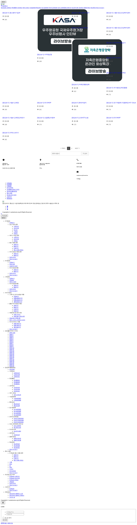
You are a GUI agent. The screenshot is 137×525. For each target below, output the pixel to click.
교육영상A (17, 373)
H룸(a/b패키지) (18, 300)
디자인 (11, 469)
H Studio (9, 184)
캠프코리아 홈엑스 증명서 (16, 495)
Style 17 (11, 358)
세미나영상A (17, 395)
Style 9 (11, 346)
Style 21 (11, 364)
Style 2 (11, 336)
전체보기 (12, 222)
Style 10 (11, 348)
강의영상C (17, 391)
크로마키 (9, 197)
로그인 (5, 215)
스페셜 (16, 232)
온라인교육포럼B (19, 420)
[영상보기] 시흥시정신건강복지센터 (118, 13)
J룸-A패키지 (17, 327)
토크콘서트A (17, 431)
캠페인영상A (17, 438)
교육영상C (17, 376)
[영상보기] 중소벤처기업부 (11, 13)
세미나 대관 (12, 282)
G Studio (9, 183)
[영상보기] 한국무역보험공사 (116, 43)
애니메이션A (17, 427)
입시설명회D (17, 415)
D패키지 (16, 311)
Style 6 (11, 342)
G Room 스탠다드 (14, 476)
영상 (10, 467)
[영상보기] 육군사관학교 (80, 28)
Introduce (9, 198)
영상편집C (17, 447)
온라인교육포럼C (19, 422)
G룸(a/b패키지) (18, 298)
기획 (10, 462)
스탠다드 (16, 226)
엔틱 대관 (12, 264)
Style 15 (11, 355)
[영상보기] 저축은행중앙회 (80, 84)
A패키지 (16, 244)
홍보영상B (17, 405)
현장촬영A (17, 380)
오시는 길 (12, 497)
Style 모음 (12, 332)
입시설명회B (17, 411)
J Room (11, 280)
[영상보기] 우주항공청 (44, 54)
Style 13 (11, 352)
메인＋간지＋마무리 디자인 (17, 320)
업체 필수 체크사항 (19, 316)
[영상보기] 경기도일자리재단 (116, 73)
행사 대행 (9, 193)
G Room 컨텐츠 (13, 480)
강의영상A (17, 387)
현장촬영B (17, 382)
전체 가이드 (17, 314)
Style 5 (11, 340)
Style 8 (11, 345)
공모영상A (17, 435)
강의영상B (17, 389)
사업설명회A (17, 398)
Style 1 (11, 334)
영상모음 (12, 369)
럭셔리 (16, 230)
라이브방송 (10, 187)
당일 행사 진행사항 (14, 318)
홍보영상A (17, 404)
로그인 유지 (8, 518)
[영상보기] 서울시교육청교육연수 (13, 118)
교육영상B (17, 375)
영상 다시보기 (13, 259)
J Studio (9, 186)
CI (10, 465)
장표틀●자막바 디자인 (13, 189)
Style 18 (11, 360)
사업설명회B (17, 400)
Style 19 (11, 361)
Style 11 (11, 349)
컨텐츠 (16, 233)
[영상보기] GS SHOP (44, 103)
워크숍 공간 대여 (11, 195)
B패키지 (16, 246)
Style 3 (11, 337)
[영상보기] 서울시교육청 (10, 103)
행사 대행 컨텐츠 (18, 250)
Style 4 (11, 339)
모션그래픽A (17, 426)
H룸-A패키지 (17, 325)
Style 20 (11, 363)
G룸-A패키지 (17, 323)
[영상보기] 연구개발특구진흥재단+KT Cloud (121, 103)
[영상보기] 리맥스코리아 (10, 132)
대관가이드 (12, 257)
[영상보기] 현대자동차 (79, 103)
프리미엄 (16, 228)
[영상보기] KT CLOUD (113, 58)
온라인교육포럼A (19, 418)
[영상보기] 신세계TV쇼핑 (80, 118)
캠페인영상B (17, 440)
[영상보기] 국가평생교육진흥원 (116, 88)
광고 (10, 464)
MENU (4, 2)
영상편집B (17, 446)
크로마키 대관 (13, 266)
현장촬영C (17, 384)
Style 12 (11, 351)
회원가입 (10, 523)
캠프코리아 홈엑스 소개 (16, 493)
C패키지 (16, 248)
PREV (63, 148)
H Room (11, 488)
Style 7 (11, 343)
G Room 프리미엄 (14, 478)
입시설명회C (17, 413)
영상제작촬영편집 (12, 191)
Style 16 (11, 357)
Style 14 (11, 354)
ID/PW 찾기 (4, 523)
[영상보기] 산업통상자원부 (46, 118)
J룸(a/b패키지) (18, 302)
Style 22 (11, 366)
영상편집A (17, 444)
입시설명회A (17, 409)
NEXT (77, 148)
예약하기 (5, 6)
